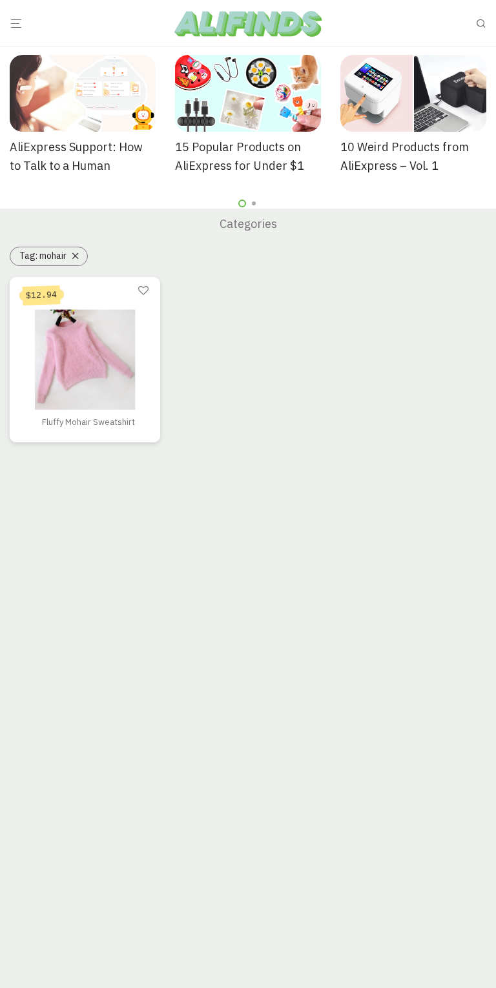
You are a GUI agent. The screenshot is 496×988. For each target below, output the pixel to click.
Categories (248, 223)
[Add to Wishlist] (143, 291)
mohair (43, 256)
